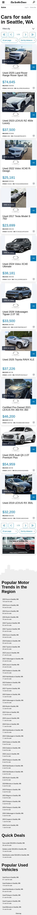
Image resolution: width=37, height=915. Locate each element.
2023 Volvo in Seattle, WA (10, 713)
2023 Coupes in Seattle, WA (11, 820)
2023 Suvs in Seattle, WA (10, 612)
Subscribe (33, 7)
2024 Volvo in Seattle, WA (10, 725)
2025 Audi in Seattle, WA (10, 618)
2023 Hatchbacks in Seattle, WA (12, 731)
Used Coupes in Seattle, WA (11, 902)
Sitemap (18, 913)
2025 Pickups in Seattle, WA (11, 791)
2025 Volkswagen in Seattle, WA (12, 660)
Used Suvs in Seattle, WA (10, 878)
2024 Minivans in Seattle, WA (11, 785)
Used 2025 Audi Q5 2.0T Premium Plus (15, 456)
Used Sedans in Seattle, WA (11, 884)
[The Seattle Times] (18, 2)
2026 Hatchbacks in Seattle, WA (12, 773)
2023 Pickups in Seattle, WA (11, 802)
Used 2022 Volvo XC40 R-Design (16, 169)
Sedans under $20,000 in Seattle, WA (14, 850)
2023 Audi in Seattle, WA (10, 707)
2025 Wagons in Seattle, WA (11, 797)
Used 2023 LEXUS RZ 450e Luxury (17, 121)
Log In (26, 7)
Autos (3, 7)
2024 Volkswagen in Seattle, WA (12, 701)
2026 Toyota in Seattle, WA (11, 648)
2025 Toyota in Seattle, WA (11, 630)
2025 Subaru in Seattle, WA (11, 695)
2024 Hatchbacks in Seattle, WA (12, 767)
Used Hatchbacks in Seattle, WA (12, 890)
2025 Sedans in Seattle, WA (11, 672)
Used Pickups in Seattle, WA (11, 896)
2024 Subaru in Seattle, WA (11, 743)
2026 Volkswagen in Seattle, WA (12, 814)
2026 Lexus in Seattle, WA (10, 755)
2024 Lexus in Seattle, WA (10, 666)
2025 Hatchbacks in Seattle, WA (12, 678)
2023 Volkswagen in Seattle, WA (12, 737)
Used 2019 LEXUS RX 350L (17, 503)
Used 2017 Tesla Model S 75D (16, 217)
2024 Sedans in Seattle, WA (11, 642)
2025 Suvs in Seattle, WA (10, 600)
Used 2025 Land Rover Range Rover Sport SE (14, 74)
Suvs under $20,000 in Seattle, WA (13, 844)
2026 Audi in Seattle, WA (10, 779)
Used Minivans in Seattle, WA (11, 908)
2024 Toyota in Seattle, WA (11, 624)
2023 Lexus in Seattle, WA (10, 654)
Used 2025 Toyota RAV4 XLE (18, 359)
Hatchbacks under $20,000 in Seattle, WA (15, 856)
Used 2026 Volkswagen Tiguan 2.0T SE (15, 313)
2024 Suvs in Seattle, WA (10, 606)
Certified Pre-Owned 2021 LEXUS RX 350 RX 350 (16, 408)
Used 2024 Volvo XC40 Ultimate (15, 265)
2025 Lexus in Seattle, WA (10, 719)
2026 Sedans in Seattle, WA (11, 749)
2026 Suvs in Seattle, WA (10, 636)
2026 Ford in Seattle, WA (10, 826)
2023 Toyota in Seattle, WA (11, 689)
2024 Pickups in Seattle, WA (11, 761)
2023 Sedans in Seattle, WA (11, 684)
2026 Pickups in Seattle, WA (11, 808)
